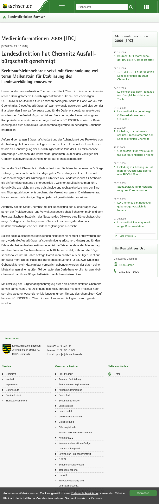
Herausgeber (11, 338)
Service (6, 366)
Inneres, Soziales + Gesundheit (75, 432)
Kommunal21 (66, 437)
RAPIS (62, 459)
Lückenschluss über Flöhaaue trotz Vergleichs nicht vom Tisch (135, 95)
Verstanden (143, 493)
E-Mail (117, 374)
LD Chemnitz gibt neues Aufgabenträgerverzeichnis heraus (134, 206)
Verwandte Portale (66, 366)
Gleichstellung (66, 422)
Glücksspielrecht (67, 427)
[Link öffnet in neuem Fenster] (17, 8)
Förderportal (65, 411)
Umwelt (63, 475)
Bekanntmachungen (69, 400)
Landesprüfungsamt (69, 448)
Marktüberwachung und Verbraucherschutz (71, 483)
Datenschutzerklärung (85, 493)
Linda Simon (126, 264)
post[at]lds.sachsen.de (69, 354)
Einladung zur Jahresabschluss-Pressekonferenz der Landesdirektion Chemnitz (135, 135)
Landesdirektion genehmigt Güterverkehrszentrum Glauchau (134, 115)
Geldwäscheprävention (71, 416)
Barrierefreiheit (14, 395)
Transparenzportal (68, 470)
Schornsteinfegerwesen (71, 464)
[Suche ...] (131, 7)
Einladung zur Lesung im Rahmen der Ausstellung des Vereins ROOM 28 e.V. (136, 170)
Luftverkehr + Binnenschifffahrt (75, 454)
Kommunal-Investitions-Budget (75, 443)
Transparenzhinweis (16, 400)
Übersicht (11, 374)
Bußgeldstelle (66, 406)
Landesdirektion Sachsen (27, 17)
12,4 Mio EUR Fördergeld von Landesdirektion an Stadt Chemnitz (135, 75)
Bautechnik (65, 395)
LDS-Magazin (66, 374)
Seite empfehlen (118, 366)
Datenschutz (12, 390)
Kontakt (10, 379)
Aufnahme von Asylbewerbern (74, 384)
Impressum (11, 384)
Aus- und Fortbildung (70, 379)
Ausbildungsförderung (70, 390)
